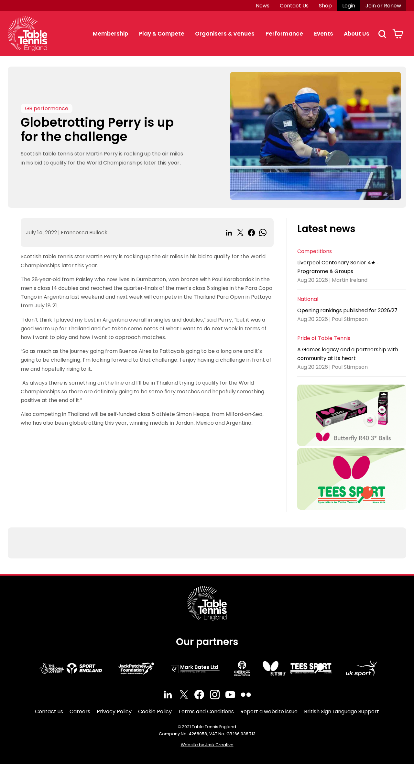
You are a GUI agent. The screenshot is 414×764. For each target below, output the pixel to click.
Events (323, 33)
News (262, 5)
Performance (284, 33)
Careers (80, 711)
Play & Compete (161, 33)
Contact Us (294, 5)
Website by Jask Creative (207, 745)
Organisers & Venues (225, 33)
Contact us (49, 711)
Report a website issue (269, 711)
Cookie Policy (155, 711)
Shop (325, 5)
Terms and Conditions (206, 711)
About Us (356, 33)
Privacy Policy (114, 711)
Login (348, 5)
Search (382, 34)
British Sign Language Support (341, 711)
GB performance (46, 108)
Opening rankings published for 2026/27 (347, 310)
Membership (110, 33)
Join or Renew (383, 5)
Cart (397, 34)
